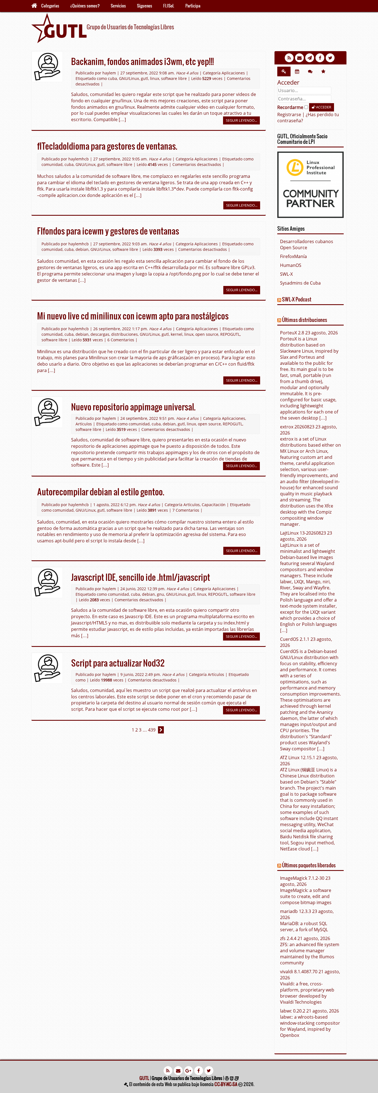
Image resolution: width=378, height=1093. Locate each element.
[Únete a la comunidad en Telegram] (310, 58)
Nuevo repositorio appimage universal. (133, 406)
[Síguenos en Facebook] (320, 58)
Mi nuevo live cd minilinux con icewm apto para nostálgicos (133, 315)
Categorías (50, 5)
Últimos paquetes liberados (309, 865)
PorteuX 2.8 (292, 333)
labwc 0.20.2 (292, 1011)
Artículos (84, 423)
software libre (174, 78)
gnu (160, 594)
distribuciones (124, 334)
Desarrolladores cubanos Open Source (306, 244)
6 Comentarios (120, 339)
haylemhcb (78, 159)
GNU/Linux (129, 78)
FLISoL (168, 5)
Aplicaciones (233, 73)
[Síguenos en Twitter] (331, 58)
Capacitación (214, 504)
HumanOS (290, 265)
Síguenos (144, 5)
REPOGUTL (230, 334)
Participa (192, 5)
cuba (112, 78)
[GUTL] (59, 28)
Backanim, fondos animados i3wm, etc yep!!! (142, 61)
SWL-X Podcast (296, 299)
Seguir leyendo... (241, 120)
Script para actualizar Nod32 (118, 663)
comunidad (52, 164)
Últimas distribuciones (304, 319)
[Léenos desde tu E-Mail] (300, 58)
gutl (144, 78)
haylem (109, 73)
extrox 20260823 (297, 427)
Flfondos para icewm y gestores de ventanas (108, 231)
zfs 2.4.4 (288, 938)
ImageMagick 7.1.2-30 (302, 878)
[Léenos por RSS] (290, 58)
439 (152, 730)
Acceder (323, 107)
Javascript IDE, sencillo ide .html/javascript (140, 577)
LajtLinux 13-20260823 (303, 533)
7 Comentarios (185, 510)
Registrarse (289, 114)
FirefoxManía (293, 256)
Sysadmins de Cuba (300, 283)
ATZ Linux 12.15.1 (297, 757)
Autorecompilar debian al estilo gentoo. (100, 491)
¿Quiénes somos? (85, 5)
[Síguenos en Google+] (189, 1070)
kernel (176, 334)
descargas (99, 334)
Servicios (118, 5)
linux (154, 78)
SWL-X (286, 274)
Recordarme (290, 107)
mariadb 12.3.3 (295, 911)
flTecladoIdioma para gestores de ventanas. (107, 146)
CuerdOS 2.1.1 (294, 639)
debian (82, 249)
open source (206, 334)
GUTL (144, 1078)
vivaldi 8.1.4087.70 (298, 972)
